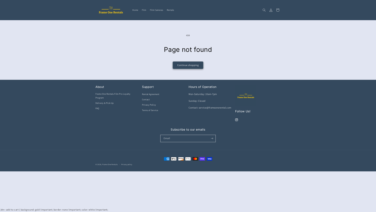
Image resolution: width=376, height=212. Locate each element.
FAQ (97, 108)
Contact (146, 99)
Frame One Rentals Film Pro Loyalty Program (112, 95)
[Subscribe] (212, 138)
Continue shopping (188, 65)
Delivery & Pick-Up (104, 103)
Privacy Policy (149, 104)
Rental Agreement (150, 94)
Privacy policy (126, 164)
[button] (264, 10)
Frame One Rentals (110, 164)
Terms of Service (150, 110)
